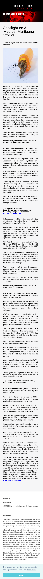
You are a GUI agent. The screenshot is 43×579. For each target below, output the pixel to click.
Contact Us (6, 498)
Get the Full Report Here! (13, 214)
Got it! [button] (21, 575)
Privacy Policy (7, 502)
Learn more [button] (31, 570)
